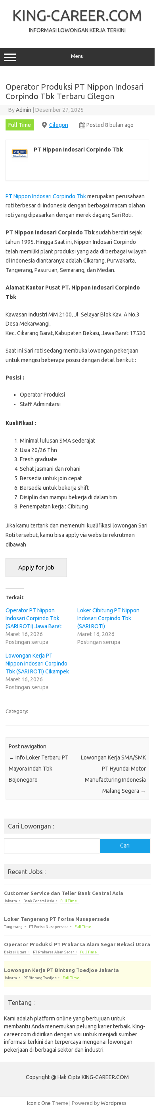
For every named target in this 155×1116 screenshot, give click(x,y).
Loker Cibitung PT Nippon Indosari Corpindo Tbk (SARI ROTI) (108, 618)
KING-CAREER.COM (77, 15)
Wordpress (113, 1103)
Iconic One (39, 1103)
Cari (125, 845)
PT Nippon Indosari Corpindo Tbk (46, 196)
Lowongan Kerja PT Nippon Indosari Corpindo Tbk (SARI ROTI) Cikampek (37, 663)
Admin (23, 110)
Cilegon (58, 125)
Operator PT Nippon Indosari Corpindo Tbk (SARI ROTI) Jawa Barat (33, 618)
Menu (77, 56)
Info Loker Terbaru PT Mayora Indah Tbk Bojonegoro (39, 768)
